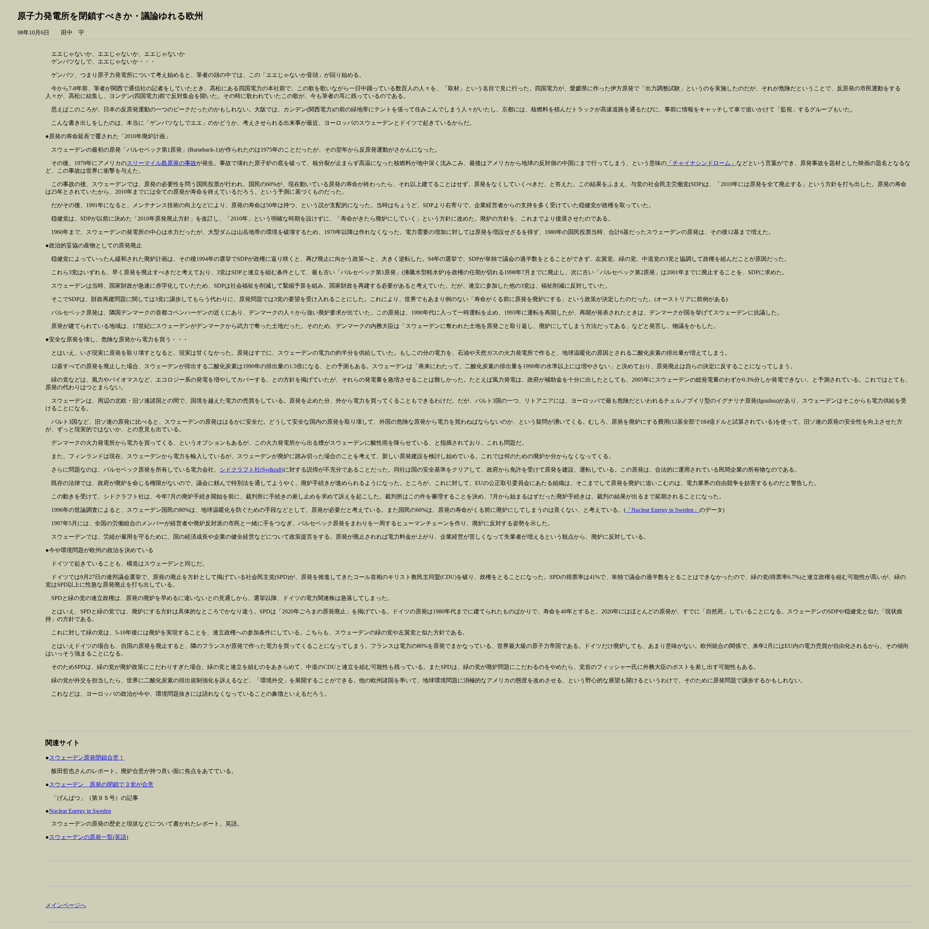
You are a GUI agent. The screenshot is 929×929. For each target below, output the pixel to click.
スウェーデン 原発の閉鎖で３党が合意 (101, 784)
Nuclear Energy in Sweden (80, 811)
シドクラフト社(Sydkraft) (251, 469)
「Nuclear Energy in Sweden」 (662, 510)
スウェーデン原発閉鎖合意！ (86, 758)
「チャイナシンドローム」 (701, 163)
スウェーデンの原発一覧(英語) (88, 837)
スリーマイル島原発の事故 (161, 163)
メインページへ (65, 905)
